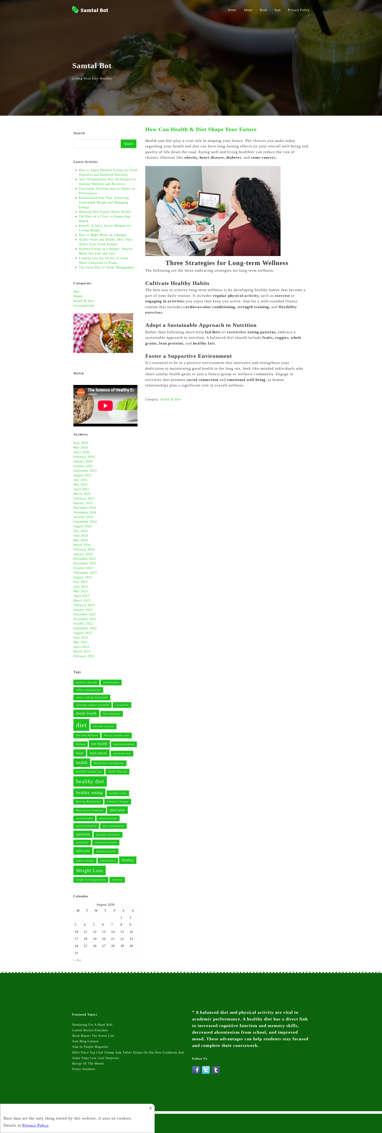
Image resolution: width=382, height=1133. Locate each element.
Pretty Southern (83, 1069)
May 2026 (80, 447)
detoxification (111, 714)
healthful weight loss (89, 771)
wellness (117, 879)
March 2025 (82, 494)
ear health (99, 744)
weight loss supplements (91, 879)
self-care (83, 851)
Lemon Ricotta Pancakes (90, 1030)
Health (78, 296)
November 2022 (84, 619)
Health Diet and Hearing (109, 763)
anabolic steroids (86, 682)
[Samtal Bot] (90, 13)
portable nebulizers (108, 834)
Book (263, 10)
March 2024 (82, 545)
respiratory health (106, 842)
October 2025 (83, 466)
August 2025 (82, 475)
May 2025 (80, 484)
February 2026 (84, 456)
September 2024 (85, 521)
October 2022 (83, 623)
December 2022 (84, 614)
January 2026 (83, 461)
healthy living (117, 793)
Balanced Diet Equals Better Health (105, 211)
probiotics (82, 842)
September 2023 (85, 572)
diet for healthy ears (116, 735)
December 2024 (84, 507)
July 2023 (80, 582)
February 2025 (84, 498)
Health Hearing (117, 771)
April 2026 (81, 452)
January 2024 (83, 554)
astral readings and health (92, 697)
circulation (122, 705)
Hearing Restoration (88, 801)
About (248, 10)
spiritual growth (106, 851)
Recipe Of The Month (88, 1063)
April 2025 (81, 489)
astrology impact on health (92, 705)
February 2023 (84, 605)
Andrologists (111, 682)
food (79, 753)
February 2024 (84, 549)
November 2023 (84, 563)
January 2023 (83, 609)
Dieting (80, 744)
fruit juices (98, 753)
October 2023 (83, 568)
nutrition (83, 834)
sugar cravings (85, 860)
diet (81, 724)
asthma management (88, 690)
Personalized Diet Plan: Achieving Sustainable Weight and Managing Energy (104, 202)
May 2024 (80, 540)
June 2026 (80, 443)
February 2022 (84, 656)
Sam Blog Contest (85, 1041)
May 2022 (80, 642)
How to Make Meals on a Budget (102, 235)
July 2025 (80, 480)
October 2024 (83, 517)
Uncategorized (83, 305)
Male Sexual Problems (89, 810)
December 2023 (84, 558)
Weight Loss (89, 870)
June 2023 (80, 586)
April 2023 (81, 596)
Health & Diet (170, 399)
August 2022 (82, 633)
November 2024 (84, 512)
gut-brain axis (122, 753)
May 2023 (80, 591)
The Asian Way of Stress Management (106, 267)
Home (232, 10)
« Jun (77, 960)
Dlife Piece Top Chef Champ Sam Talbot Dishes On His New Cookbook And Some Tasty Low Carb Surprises (128, 1055)
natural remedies (86, 826)
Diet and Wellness (87, 735)
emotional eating (124, 744)
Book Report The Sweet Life (93, 1035)
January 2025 (83, 503)
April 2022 (81, 647)
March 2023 (82, 600)
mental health (84, 818)
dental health (86, 713)
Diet (76, 291)
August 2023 (82, 577)
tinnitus (128, 860)
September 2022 (85, 628)
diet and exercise (103, 726)
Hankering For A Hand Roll (92, 1024)
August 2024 (82, 526)
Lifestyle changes (117, 801)
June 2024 (80, 535)
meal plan (117, 810)
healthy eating (89, 792)
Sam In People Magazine (90, 1046)
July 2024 (80, 531)
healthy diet (90, 781)
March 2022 (82, 651)
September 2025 (85, 470)
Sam (278, 10)
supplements (107, 860)
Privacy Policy (298, 10)
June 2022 (80, 637)
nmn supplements (113, 826)
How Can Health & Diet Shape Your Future (201, 129)
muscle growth (108, 818)
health (82, 762)
